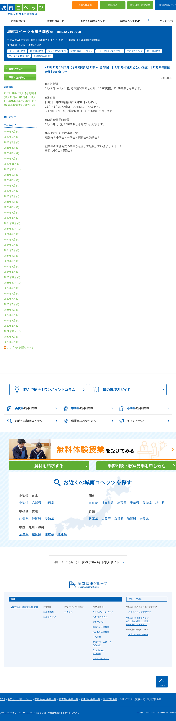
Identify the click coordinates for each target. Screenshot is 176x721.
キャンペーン (135, 420)
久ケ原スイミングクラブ (139, 612)
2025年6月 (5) (11, 190)
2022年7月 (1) (11, 336)
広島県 (24, 534)
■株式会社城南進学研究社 (24, 607)
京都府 (118, 518)
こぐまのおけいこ (101, 658)
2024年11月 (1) (12, 223)
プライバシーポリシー (10, 713)
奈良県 (144, 518)
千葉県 (134, 503)
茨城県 (147, 503)
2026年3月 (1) (11, 147)
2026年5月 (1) (11, 136)
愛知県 (49, 518)
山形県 (49, 503)
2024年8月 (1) (11, 239)
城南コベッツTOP (130, 20)
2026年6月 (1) (11, 131)
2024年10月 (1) (12, 228)
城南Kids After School (138, 634)
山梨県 (24, 518)
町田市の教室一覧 (90, 699)
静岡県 (36, 518)
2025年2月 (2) (11, 212)
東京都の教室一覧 (68, 699)
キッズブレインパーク (103, 612)
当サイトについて (71, 713)
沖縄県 (62, 534)
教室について (18, 20)
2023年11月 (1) (12, 277)
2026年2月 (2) (11, 153)
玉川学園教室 (110, 699)
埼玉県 (121, 503)
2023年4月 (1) (11, 309)
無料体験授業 (85, 5)
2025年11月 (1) (12, 163)
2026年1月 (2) (11, 158)
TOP (2, 699)
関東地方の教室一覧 (45, 699)
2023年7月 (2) (11, 298)
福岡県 (36, 534)
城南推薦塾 (48, 612)
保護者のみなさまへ (83, 420)
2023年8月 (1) (11, 293)
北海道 (24, 503)
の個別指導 (26, 408)
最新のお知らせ (55, 20)
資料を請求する (49, 465)
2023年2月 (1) (11, 320)
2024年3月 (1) (11, 261)
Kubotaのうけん (100, 617)
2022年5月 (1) (11, 342)
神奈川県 (107, 503)
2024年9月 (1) (11, 234)
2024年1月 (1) (11, 271)
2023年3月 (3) (11, 315)
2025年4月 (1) (11, 201)
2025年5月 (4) (11, 196)
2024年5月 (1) (11, 250)
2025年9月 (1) (11, 174)
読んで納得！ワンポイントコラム (49, 389)
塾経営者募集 (54, 713)
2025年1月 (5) (11, 217)
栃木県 (160, 503)
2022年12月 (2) (12, 331)
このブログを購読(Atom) (19, 347)
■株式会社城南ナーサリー (138, 621)
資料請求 (112, 5)
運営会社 (41, 713)
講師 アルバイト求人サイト (86, 562)
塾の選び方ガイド (116, 389)
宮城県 (36, 503)
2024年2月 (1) (11, 266)
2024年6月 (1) (11, 244)
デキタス (68, 612)
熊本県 (49, 534)
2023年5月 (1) (11, 304)
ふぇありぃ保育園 (101, 632)
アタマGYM (98, 622)
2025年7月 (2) (11, 185)
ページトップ (162, 685)
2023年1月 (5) (11, 325)
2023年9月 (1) (11, 288)
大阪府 (106, 518)
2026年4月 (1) (11, 142)
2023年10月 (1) (12, 282)
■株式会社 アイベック (136, 624)
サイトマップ (29, 713)
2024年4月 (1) (11, 255)
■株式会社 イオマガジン (137, 618)
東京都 (93, 503)
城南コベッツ (49, 617)
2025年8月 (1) (11, 180)
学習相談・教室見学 (140, 5)
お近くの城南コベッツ (93, 20)
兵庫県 (93, 518)
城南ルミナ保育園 (101, 627)
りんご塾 (97, 637)
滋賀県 (131, 518)
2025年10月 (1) (12, 169)
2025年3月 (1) (11, 207)
